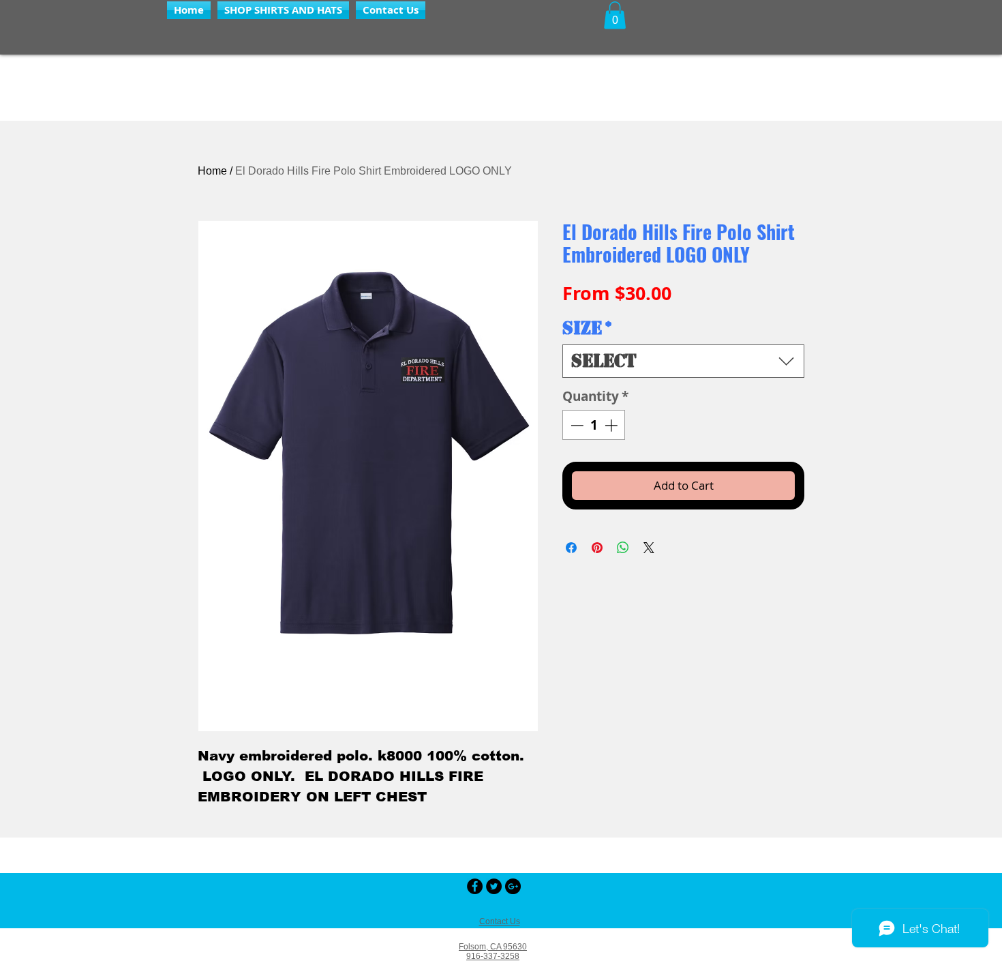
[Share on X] (649, 547)
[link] (614, 15)
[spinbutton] (594, 425)
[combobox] (683, 361)
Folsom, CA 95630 (493, 946)
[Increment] (612, 425)
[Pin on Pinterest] (597, 547)
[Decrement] (575, 425)
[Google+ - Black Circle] (513, 886)
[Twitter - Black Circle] (494, 886)
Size (587, 328)
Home (212, 171)
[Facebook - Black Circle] (475, 886)
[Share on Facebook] (571, 547)
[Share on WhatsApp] (623, 547)
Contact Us (499, 921)
